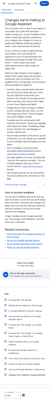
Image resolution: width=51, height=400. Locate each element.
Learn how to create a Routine (21, 154)
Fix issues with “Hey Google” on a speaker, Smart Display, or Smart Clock (26, 334)
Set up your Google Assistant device (23, 240)
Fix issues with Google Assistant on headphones (23, 351)
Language (10, 392)
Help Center (7, 10)
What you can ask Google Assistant (23, 247)
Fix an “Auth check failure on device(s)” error (27, 358)
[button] (4, 3)
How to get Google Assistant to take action (27, 369)
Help (6, 294)
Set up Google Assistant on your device (24, 244)
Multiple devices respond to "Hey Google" (26, 305)
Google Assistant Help (19, 3)
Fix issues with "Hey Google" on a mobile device (25, 326)
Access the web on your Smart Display (24, 364)
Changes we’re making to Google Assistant (27, 375)
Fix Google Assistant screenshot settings (25, 311)
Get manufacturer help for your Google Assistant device (25, 317)
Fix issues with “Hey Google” (20, 300)
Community (19, 10)
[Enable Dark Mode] (23, 395)
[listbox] (12, 395)
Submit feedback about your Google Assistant (24, 343)
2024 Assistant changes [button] (16, 185)
